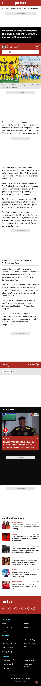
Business (27, 627)
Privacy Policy (7, 652)
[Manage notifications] (36, 682)
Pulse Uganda (7, 668)
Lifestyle (15, 570)
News (13, 546)
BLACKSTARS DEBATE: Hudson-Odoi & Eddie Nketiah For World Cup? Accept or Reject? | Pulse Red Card (19, 445)
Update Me (6, 371)
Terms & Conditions (9, 648)
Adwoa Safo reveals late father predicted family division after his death (24, 586)
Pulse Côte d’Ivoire (28, 665)
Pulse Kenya (6, 664)
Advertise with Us (8, 644)
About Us (5, 640)
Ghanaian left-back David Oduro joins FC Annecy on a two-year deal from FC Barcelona (25, 539)
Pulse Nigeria (6, 660)
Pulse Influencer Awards (30, 645)
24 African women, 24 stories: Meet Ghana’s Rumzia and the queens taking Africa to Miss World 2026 (24, 562)
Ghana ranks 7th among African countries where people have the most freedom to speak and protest (25, 550)
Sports (7, 8)
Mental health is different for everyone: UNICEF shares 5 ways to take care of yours (24, 574)
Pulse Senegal (29, 660)
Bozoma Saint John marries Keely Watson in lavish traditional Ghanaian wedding (25, 527)
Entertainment (17, 522)
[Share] (37, 47)
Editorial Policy (29, 640)
